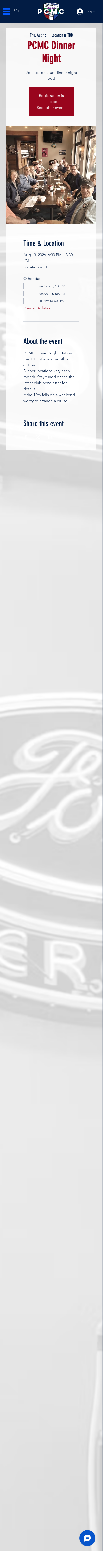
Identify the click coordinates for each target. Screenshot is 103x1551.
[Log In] (76, 11)
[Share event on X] (38, 437)
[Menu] (6, 11)
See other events (51, 107)
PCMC (51, 11)
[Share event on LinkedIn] (50, 437)
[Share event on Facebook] (26, 437)
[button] (17, 11)
